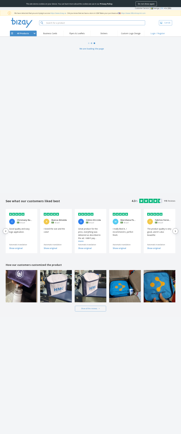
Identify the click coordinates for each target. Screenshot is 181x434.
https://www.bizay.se (58, 13)
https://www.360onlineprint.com (133, 13)
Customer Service (142, 8)
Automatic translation (18, 244)
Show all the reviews (89, 308)
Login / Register (157, 33)
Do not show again (146, 4)
